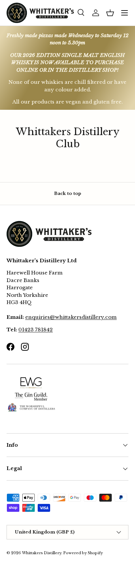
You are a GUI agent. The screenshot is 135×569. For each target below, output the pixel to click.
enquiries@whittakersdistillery (64, 317)
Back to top (67, 193)
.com (110, 317)
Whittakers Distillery (41, 553)
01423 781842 (35, 329)
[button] (110, 13)
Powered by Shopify (83, 553)
